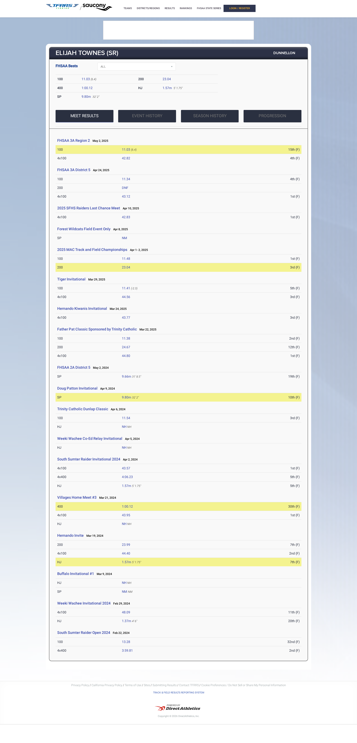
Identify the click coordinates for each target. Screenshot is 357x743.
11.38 (126, 338)
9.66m (126, 376)
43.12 (126, 196)
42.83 (126, 217)
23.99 (126, 545)
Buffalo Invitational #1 (75, 573)
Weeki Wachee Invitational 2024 (84, 603)
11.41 (126, 288)
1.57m (167, 88)
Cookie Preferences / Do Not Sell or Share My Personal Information (243, 685)
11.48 (126, 259)
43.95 (126, 515)
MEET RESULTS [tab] (84, 115)
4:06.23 (127, 477)
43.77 (126, 318)
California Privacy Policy (107, 685)
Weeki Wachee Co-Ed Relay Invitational (89, 438)
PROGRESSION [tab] (272, 115)
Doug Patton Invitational (77, 388)
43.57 (126, 468)
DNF (125, 188)
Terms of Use (133, 685)
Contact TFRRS (189, 685)
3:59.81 (127, 650)
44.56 (126, 297)
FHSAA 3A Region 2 (73, 140)
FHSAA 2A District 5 (73, 367)
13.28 (126, 642)
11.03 (86, 79)
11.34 (126, 179)
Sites (147, 685)
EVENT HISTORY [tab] (147, 115)
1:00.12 (87, 88)
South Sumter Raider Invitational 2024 (88, 459)
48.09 (126, 612)
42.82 (126, 158)
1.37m (126, 621)
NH (124, 427)
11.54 (126, 418)
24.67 (126, 347)
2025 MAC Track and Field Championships (92, 249)
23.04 (167, 79)
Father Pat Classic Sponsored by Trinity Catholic (97, 329)
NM (124, 238)
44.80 (126, 356)
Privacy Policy (80, 685)
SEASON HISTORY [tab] (210, 115)
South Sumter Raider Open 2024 (83, 632)
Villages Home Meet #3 (76, 497)
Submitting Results (164, 685)
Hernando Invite (70, 535)
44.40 (126, 553)
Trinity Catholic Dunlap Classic (82, 409)
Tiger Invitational (71, 279)
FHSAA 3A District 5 (73, 170)
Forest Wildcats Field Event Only (84, 229)
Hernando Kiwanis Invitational (82, 308)
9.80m (86, 97)
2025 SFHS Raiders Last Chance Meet (88, 208)
